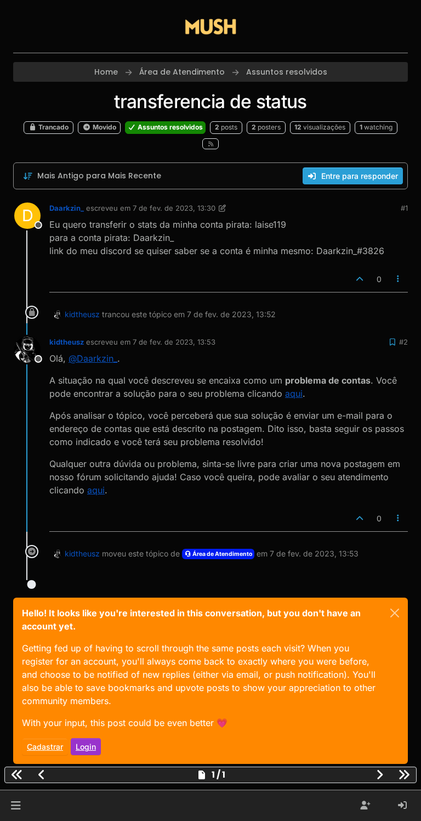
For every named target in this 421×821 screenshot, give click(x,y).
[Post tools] (398, 279)
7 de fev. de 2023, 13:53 (174, 342)
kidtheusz (82, 314)
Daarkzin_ (66, 208)
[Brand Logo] (210, 26)
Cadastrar (45, 746)
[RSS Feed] (210, 144)
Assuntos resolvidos (169, 127)
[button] (15, 806)
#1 (404, 208)
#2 (403, 342)
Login (86, 746)
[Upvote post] (359, 279)
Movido (103, 127)
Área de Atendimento (221, 554)
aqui (294, 393)
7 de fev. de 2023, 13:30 (174, 208)
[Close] (395, 613)
